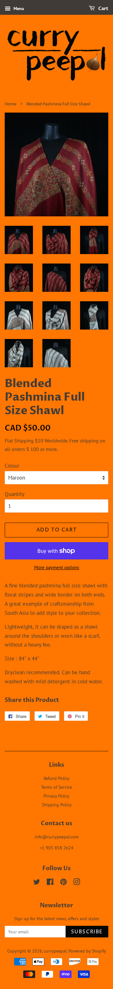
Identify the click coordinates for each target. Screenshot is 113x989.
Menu (18, 8)
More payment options (56, 567)
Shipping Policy (57, 805)
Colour (12, 465)
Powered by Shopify (87, 951)
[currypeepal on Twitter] (36, 883)
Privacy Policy (56, 796)
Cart (102, 9)
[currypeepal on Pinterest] (63, 883)
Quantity (14, 494)
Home (10, 104)
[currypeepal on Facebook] (50, 883)
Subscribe (87, 931)
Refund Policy (56, 778)
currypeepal (55, 951)
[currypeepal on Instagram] (76, 883)
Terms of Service (56, 787)
